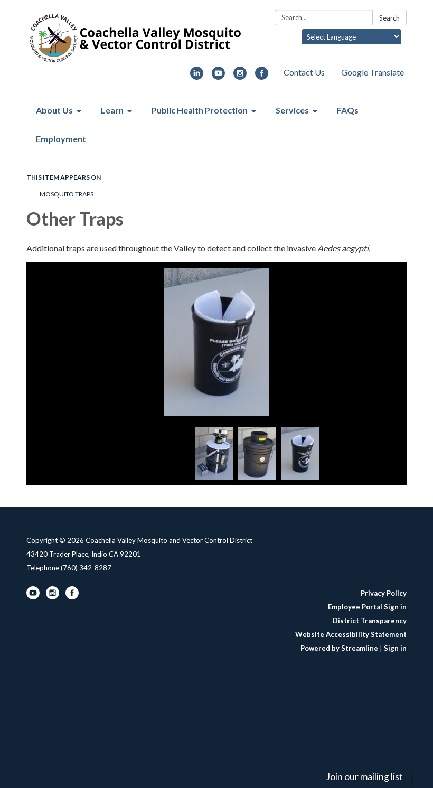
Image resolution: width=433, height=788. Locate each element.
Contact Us (304, 72)
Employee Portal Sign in (367, 607)
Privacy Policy (384, 593)
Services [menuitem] (292, 110)
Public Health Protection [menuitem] (200, 110)
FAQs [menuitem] (348, 110)
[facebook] (261, 76)
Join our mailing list (364, 776)
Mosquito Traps (66, 194)
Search (389, 18)
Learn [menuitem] (112, 110)
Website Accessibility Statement (351, 634)
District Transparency (370, 620)
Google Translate (372, 72)
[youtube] (218, 76)
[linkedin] (196, 76)
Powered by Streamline (339, 648)
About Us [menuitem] (54, 110)
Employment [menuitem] (61, 139)
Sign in (395, 648)
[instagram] (240, 76)
